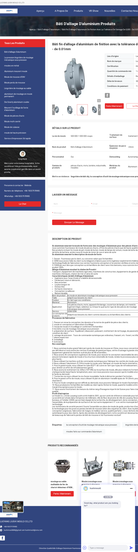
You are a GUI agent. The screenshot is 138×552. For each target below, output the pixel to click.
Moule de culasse (11, 127)
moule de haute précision (15, 133)
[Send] (131, 548)
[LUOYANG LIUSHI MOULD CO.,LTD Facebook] (107, 95)
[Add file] (85, 548)
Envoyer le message (74, 222)
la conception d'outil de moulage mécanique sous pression (91, 425)
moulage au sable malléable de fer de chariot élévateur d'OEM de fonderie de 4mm (61, 484)
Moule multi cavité (12, 121)
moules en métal (11, 66)
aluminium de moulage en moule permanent (18, 95)
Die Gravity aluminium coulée (16, 102)
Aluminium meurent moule (15, 71)
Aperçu (32, 29)
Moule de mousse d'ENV (14, 77)
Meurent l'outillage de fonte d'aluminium (16, 109)
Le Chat (22, 204)
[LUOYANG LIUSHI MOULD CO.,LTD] (9, 11)
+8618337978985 (22, 196)
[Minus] (131, 488)
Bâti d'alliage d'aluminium (49, 29)
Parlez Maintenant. (114, 106)
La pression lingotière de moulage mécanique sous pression (18, 58)
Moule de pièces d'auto (14, 116)
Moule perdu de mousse (14, 83)
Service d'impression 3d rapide (17, 138)
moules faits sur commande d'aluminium (84, 432)
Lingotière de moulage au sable (17, 88)
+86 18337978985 (32, 191)
